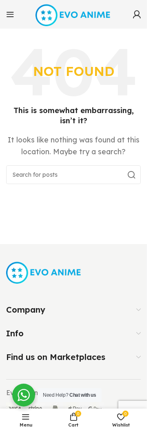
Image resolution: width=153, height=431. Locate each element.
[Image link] (44, 271)
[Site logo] (73, 13)
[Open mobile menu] (10, 14)
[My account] (137, 14)
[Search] (131, 174)
